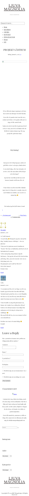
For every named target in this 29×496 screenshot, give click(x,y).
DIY (5, 42)
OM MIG (6, 32)
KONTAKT (7, 35)
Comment (5, 344)
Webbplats (5, 364)
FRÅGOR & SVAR (9, 37)
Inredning (7, 30)
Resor (6, 40)
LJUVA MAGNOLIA (14, 7)
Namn (4, 352)
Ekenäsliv (3, 230)
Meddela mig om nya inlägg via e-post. (14, 377)
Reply (2, 272)
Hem (5, 27)
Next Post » (23, 215)
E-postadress (6, 358)
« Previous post (6, 215)
